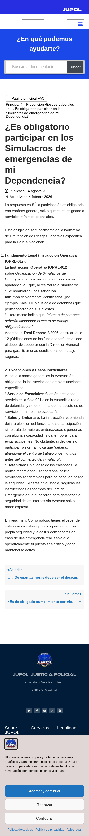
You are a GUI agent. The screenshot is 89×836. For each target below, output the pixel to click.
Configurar (44, 818)
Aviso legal (74, 829)
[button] (80, 24)
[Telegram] (60, 710)
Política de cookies (20, 829)
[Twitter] (29, 710)
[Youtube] (44, 710)
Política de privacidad (49, 829)
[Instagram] (52, 710)
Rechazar (44, 805)
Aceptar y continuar (44, 791)
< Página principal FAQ (26, 98)
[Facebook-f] (37, 710)
